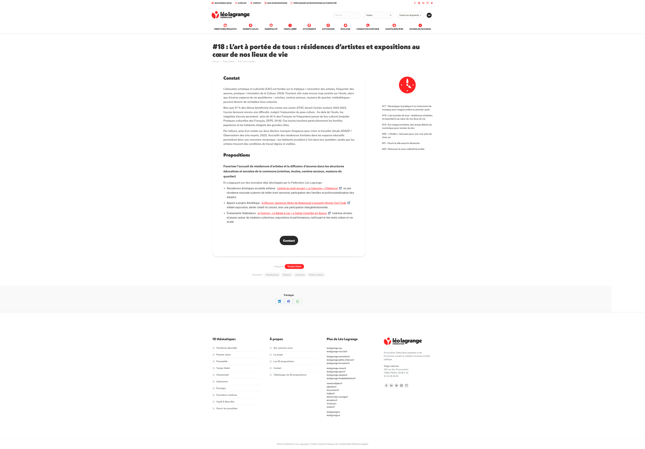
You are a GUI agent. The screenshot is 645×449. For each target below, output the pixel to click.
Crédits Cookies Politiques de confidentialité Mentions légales (339, 443)
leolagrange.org (334, 348)
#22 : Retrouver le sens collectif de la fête (403, 149)
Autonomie (222, 381)
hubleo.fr (331, 393)
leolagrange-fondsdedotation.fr (341, 378)
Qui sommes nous (283, 348)
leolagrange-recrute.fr (337, 351)
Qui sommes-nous (223, 3)
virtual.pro (331, 403)
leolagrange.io (333, 415)
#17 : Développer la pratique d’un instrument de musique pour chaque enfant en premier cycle (407, 107)
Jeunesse (299, 274)
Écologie (221, 388)
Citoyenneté (222, 375)
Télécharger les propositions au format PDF (315, 3)
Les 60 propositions (283, 361)
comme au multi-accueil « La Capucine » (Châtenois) (307, 188)
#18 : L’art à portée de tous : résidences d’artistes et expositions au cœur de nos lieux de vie (407, 117)
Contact (257, 3)
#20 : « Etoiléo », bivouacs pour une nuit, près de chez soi (407, 135)
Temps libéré (294, 266)
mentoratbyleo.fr (334, 383)
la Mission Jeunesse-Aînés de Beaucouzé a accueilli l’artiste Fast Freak (304, 203)
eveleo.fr (331, 406)
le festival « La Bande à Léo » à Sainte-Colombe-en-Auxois (292, 213)
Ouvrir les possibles (226, 408)
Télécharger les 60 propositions (289, 375)
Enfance (287, 274)
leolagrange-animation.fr (338, 356)
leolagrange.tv (333, 411)
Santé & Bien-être (225, 401)
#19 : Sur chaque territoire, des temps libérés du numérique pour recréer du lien (407, 126)
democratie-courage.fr (337, 396)
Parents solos (223, 354)
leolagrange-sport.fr (336, 371)
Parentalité (221, 361)
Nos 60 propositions (277, 3)
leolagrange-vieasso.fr (337, 374)
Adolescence (272, 274)
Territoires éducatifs (226, 348)
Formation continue (226, 395)
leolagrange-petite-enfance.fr (340, 359)
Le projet (242, 3)
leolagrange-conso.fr (336, 368)
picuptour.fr (332, 400)
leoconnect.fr (333, 390)
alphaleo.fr (332, 386)
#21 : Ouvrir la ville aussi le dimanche (401, 143)
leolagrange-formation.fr (338, 363)
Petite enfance (316, 274)
